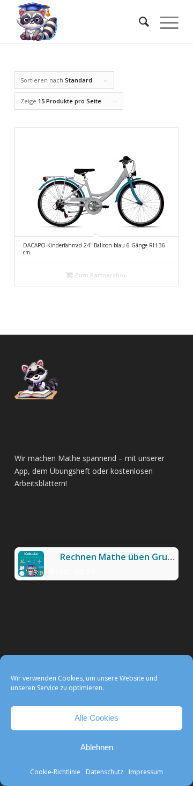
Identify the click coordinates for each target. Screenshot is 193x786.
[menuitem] (138, 21)
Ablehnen (96, 747)
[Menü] (164, 21)
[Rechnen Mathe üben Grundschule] (31, 573)
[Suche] (138, 21)
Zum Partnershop (100, 275)
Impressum (146, 771)
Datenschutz (104, 771)
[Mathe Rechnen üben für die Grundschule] (80, 21)
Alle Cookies (96, 717)
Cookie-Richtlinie (55, 771)
